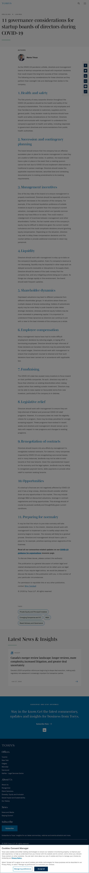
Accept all (41, 869)
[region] (44, 859)
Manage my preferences (22, 869)
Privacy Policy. (17, 858)
